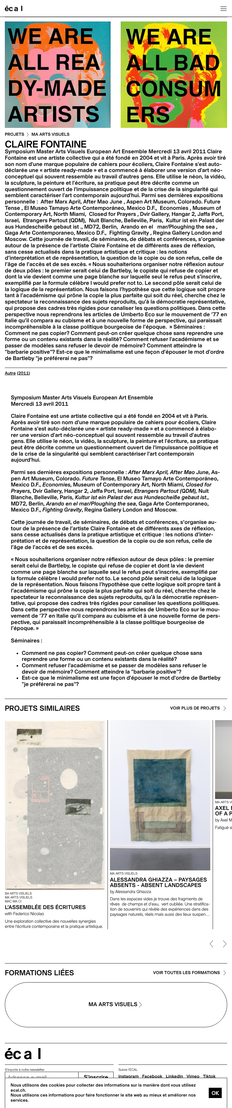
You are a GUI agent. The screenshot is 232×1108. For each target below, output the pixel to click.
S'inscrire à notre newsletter (24, 1070)
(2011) (23, 373)
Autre (10, 373)
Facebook (152, 1076)
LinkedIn (174, 1076)
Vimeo (193, 1076)
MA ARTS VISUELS (50, 134)
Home (13, 8)
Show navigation (224, 8)
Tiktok (209, 1076)
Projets (14, 134)
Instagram (128, 1076)
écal (22, 1053)
